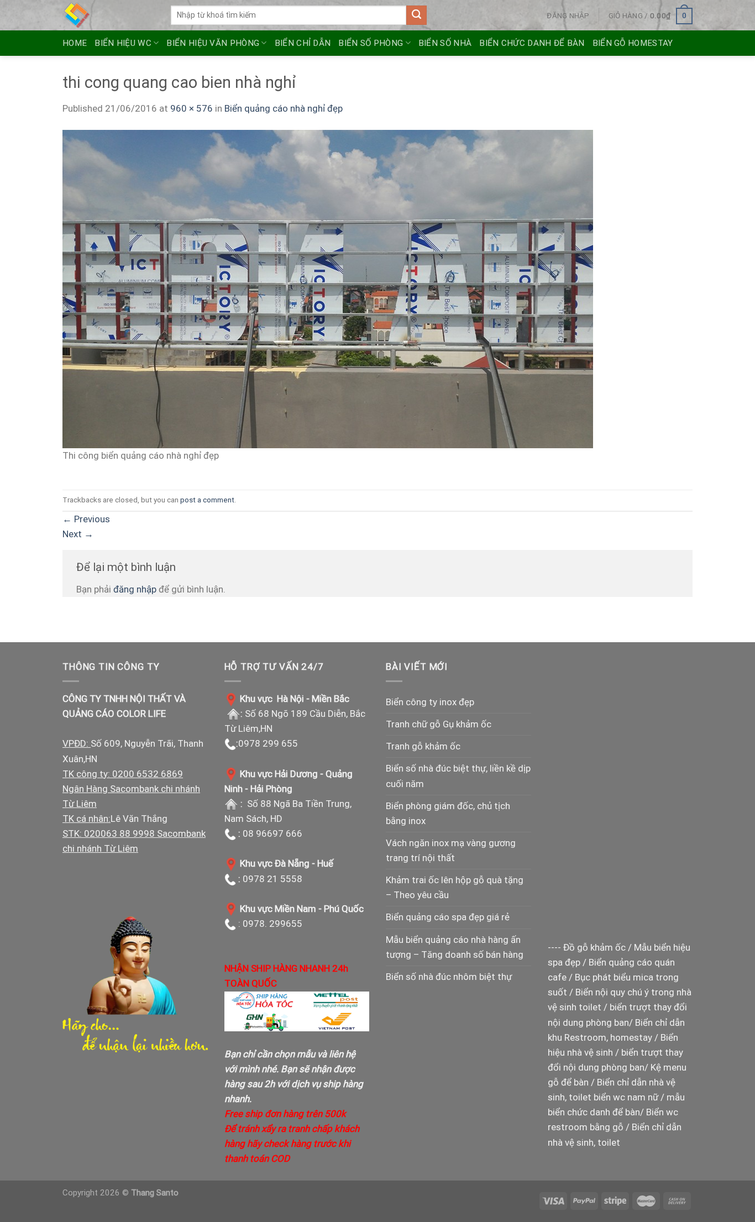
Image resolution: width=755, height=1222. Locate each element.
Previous (86, 519)
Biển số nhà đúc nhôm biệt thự (449, 976)
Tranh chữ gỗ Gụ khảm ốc (438, 724)
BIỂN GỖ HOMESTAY (633, 43)
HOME (74, 43)
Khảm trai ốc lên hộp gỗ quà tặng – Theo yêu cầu (454, 887)
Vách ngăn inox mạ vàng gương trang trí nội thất (451, 850)
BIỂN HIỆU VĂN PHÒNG (212, 43)
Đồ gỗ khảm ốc (594, 947)
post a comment (207, 499)
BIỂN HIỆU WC (123, 43)
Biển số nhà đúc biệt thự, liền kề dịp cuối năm (458, 776)
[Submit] (416, 15)
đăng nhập (134, 589)
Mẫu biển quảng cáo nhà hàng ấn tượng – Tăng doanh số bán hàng (454, 947)
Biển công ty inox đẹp (430, 701)
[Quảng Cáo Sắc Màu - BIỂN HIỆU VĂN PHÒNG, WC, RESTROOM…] (108, 15)
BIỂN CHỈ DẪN (303, 43)
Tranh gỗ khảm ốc (423, 746)
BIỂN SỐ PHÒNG (370, 43)
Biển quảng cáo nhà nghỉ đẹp (283, 108)
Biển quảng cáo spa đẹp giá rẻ (448, 916)
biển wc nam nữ (626, 1097)
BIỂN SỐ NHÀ (444, 43)
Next (77, 533)
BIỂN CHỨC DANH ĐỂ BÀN (531, 43)
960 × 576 (191, 108)
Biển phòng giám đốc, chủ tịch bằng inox (448, 813)
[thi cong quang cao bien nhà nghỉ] (327, 288)
